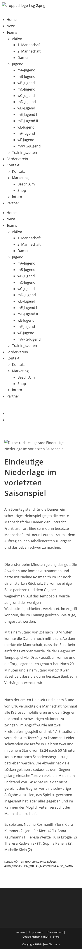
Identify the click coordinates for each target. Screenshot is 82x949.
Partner (13, 203)
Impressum (36, 932)
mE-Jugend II (27, 120)
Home (12, 19)
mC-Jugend (26, 89)
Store (56, 936)
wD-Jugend (26, 108)
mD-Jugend (26, 101)
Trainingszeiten (24, 152)
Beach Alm (26, 184)
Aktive (17, 38)
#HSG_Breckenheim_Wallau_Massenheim (30, 866)
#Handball (32, 861)
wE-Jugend (26, 127)
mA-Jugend (26, 70)
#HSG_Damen (65, 866)
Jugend (17, 64)
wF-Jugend (25, 139)
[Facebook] (8, 413)
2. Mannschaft (29, 51)
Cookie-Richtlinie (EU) (36, 936)
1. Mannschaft (29, 44)
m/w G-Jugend (29, 146)
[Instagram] (8, 419)
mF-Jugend (26, 133)
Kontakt (13, 165)
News (11, 26)
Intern (17, 196)
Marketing (20, 177)
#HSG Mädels (48, 861)
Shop (21, 190)
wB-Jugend (26, 82)
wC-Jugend (26, 95)
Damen (23, 57)
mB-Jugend (26, 76)
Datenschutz (55, 932)
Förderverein (17, 158)
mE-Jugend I (27, 114)
